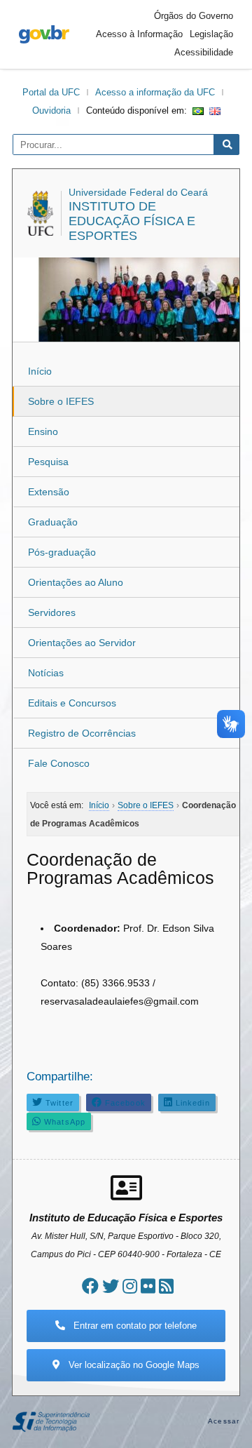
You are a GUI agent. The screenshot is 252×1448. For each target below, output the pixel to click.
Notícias (46, 672)
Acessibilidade (203, 52)
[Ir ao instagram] (129, 1286)
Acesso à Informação (139, 34)
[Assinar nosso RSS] (166, 1286)
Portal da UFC (51, 92)
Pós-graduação (62, 552)
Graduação (53, 522)
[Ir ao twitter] (110, 1286)
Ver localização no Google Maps (133, 1365)
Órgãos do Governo (193, 16)
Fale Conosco (59, 763)
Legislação (211, 34)
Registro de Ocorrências (82, 733)
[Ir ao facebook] (90, 1286)
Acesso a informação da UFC (155, 92)
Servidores (52, 612)
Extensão (48, 491)
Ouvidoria (51, 110)
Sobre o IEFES (61, 401)
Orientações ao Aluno (75, 582)
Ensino (43, 431)
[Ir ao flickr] (148, 1286)
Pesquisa (48, 461)
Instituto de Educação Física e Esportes (132, 221)
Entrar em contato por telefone (134, 1325)
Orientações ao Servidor (82, 642)
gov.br (44, 34)
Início (40, 371)
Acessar (223, 1421)
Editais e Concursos (72, 703)
